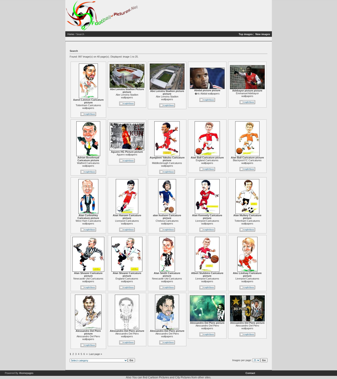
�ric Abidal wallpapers (207, 93)
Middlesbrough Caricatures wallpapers (167, 164)
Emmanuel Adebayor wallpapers (247, 94)
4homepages (26, 373)
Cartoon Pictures (158, 377)
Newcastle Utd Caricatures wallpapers (88, 280)
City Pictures (183, 377)
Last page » (95, 354)
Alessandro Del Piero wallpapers (88, 337)
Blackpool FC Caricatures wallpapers (247, 161)
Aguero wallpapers (127, 154)
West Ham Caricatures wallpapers (88, 222)
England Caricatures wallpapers (207, 161)
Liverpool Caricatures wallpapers (127, 222)
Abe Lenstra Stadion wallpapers (127, 96)
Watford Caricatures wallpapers (88, 164)
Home (70, 34)
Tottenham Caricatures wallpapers (88, 106)
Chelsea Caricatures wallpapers (167, 222)
